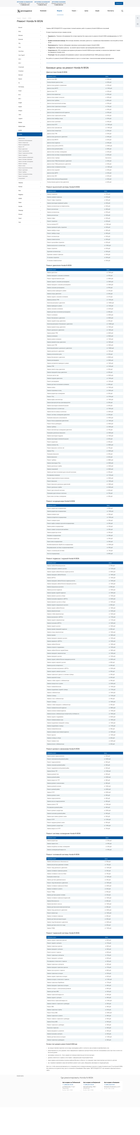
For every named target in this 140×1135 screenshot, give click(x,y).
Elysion (20, 79)
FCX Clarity (21, 87)
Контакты (111, 11)
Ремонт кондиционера (23, 144)
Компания (43, 11)
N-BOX (20, 130)
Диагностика (21, 138)
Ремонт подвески (22, 155)
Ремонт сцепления (23, 170)
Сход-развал (21, 178)
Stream (20, 214)
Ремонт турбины (22, 172)
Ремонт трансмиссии (23, 151)
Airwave (20, 35)
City (19, 43)
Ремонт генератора (23, 142)
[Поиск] (121, 11)
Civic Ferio (21, 51)
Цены (86, 11)
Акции (97, 11)
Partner (20, 186)
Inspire (20, 106)
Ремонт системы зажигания (25, 159)
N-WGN (20, 134)
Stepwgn (20, 210)
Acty (19, 31)
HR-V (19, 98)
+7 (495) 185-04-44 (58, 4)
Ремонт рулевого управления (25, 157)
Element (20, 75)
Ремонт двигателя (22, 149)
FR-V (19, 94)
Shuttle (20, 206)
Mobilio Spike (21, 126)
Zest (19, 222)
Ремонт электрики (23, 176)
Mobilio (20, 122)
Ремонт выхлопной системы (25, 167)
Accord (20, 27)
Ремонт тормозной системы (25, 153)
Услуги (74, 11)
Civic (19, 47)
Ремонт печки (21, 165)
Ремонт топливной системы (25, 174)
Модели (59, 11)
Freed (19, 90)
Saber (20, 202)
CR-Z (19, 63)
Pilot (19, 190)
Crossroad (21, 67)
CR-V (19, 59)
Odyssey (20, 182)
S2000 (20, 198)
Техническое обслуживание (25, 140)
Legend (20, 118)
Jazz (19, 114)
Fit (19, 83)
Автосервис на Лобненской (71, 1082)
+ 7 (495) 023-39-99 (24, 4)
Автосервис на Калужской (91, 1082)
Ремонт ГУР (21, 146)
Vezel (19, 218)
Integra (20, 110)
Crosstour (20, 71)
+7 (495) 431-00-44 (42, 4)
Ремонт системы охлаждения (25, 161)
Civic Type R (21, 55)
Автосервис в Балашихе (111, 1082)
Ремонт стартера (22, 163)
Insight (20, 102)
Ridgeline (20, 194)
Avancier (20, 39)
